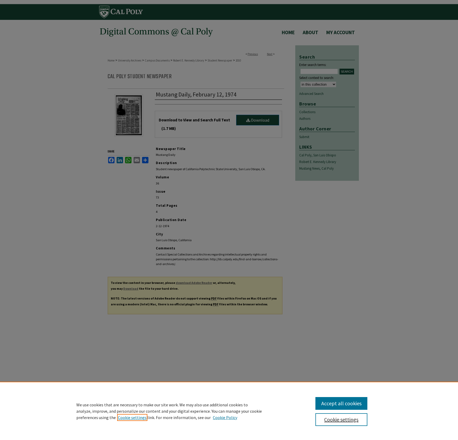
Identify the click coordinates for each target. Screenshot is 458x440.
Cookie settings (132, 417)
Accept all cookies (341, 403)
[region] (229, 411)
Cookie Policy (225, 417)
